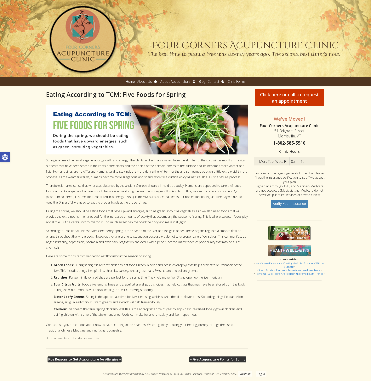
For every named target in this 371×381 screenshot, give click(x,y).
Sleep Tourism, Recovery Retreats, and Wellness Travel (289, 270)
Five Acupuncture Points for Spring (217, 359)
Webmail (245, 374)
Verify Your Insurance (289, 204)
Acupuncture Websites (116, 374)
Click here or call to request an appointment (289, 97)
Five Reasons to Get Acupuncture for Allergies (84, 359)
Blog (202, 81)
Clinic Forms (237, 81)
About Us (144, 81)
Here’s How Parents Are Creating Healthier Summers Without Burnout (290, 265)
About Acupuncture (175, 81)
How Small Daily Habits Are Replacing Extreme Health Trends (289, 273)
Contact (213, 81)
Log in (261, 374)
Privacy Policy (228, 374)
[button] (5, 157)
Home (130, 81)
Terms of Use (211, 374)
